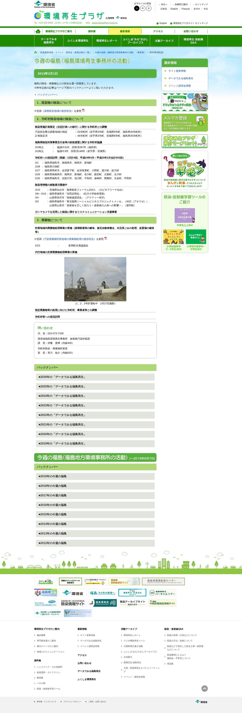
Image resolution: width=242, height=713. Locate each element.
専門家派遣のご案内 (46, 640)
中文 (206, 9)
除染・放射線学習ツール (48, 688)
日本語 (164, 9)
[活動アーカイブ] (164, 41)
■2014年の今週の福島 (53, 523)
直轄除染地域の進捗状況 (57, 110)
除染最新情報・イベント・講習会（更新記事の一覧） (65, 52)
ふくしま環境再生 (87, 679)
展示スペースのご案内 (47, 646)
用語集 (170, 664)
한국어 (197, 9)
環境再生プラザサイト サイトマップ (190, 23)
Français (186, 9)
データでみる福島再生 (180, 78)
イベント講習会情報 (179, 85)
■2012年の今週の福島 (53, 543)
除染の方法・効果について (180, 640)
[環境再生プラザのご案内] (58, 31)
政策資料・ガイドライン (48, 672)
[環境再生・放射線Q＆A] (193, 41)
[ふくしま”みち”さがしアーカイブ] (135, 41)
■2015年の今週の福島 (53, 514)
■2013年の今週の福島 (53, 533)
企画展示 (128, 657)
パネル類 (41, 683)
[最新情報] (125, 31)
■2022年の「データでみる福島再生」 (62, 414)
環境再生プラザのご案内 (47, 629)
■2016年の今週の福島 (53, 504)
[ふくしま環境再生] (77, 41)
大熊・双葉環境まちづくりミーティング (142, 670)
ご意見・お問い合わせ (97, 702)
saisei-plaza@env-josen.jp (105, 23)
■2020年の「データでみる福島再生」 (62, 434)
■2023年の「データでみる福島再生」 (62, 405)
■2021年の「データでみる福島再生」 (62, 424)
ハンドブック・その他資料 (49, 667)
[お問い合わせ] (191, 31)
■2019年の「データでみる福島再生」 (62, 443)
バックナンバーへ (48, 94)
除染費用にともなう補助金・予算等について (178, 657)
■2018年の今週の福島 (53, 485)
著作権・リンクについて (46, 702)
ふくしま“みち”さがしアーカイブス (140, 651)
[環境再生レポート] (106, 41)
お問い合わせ (84, 663)
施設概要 (41, 635)
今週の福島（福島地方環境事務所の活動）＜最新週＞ (120, 52)
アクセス (82, 655)
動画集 (40, 678)
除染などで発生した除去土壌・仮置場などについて (185, 648)
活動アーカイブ (129, 629)
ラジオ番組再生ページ (134, 640)
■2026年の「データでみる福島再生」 (62, 376)
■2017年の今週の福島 (53, 495)
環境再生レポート (132, 635)
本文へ (164, 4)
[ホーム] (38, 31)
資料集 (37, 660)
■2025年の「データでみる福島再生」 (62, 386)
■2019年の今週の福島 (53, 476)
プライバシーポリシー (72, 702)
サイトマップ (201, 4)
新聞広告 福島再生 (132, 662)
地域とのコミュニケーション (50, 651)
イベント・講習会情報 (134, 677)
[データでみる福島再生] (48, 41)
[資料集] (91, 31)
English (174, 9)
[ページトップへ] (204, 688)
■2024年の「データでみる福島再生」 (62, 395)
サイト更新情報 (177, 70)
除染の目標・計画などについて (182, 635)
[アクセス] (158, 31)
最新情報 (82, 629)
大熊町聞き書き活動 (133, 646)
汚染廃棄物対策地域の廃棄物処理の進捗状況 (69, 239)
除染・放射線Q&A (173, 629)
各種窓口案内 (181, 4)
